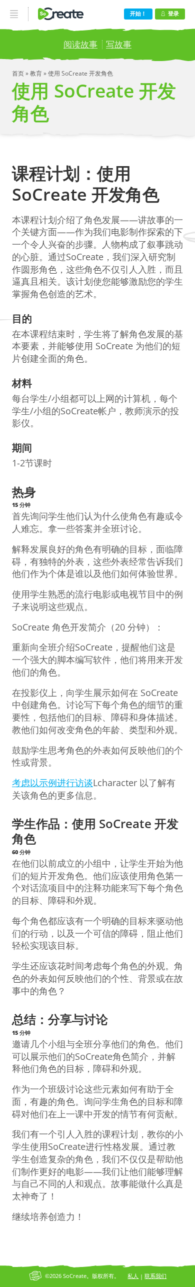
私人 (133, 1275)
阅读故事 (81, 44)
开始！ (138, 13)
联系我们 (155, 1275)
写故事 (119, 44)
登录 (173, 13)
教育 (37, 73)
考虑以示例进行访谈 (52, 783)
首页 (19, 73)
